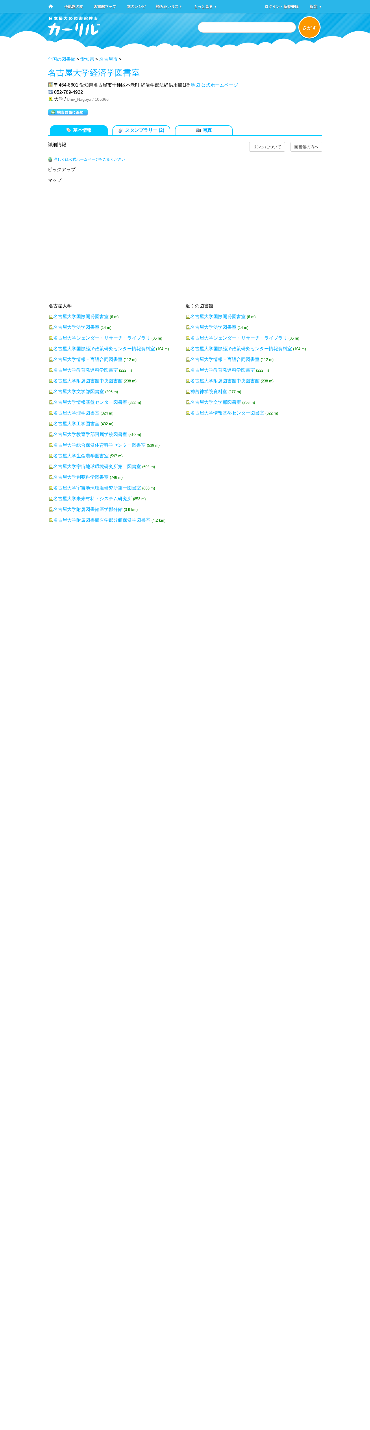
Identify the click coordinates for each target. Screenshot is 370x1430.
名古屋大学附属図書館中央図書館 (88, 380)
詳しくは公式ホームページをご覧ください (89, 159)
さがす (309, 27)
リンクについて (267, 146)
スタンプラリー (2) (144, 130)
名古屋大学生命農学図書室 (81, 455)
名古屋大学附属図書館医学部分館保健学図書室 (101, 520)
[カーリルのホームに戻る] (74, 35)
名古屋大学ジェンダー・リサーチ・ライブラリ (101, 338)
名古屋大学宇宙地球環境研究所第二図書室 (97, 466)
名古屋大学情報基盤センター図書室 (90, 402)
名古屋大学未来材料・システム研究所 (92, 498)
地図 (195, 84)
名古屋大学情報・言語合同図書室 (88, 359)
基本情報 (82, 130)
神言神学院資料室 (208, 391)
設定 (315, 6)
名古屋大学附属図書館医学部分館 (88, 509)
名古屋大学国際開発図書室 (81, 316)
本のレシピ (136, 6)
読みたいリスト (169, 6)
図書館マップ (105, 6)
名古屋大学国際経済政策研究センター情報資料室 (104, 348)
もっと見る (205, 6)
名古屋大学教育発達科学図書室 (85, 370)
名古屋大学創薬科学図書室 (81, 477)
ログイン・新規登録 (282, 6)
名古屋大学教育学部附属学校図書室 (90, 434)
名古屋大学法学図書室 (76, 327)
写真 (207, 130)
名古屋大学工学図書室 (76, 423)
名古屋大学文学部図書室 (78, 391)
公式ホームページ (219, 84)
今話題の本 (73, 6)
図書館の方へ (306, 146)
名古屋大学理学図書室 (76, 412)
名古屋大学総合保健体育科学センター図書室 (99, 445)
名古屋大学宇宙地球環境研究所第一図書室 (97, 487)
